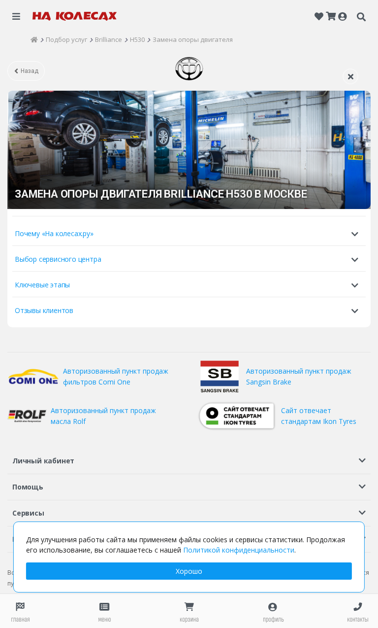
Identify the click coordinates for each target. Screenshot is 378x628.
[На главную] (74, 16)
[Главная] (34, 39)
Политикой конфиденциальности (238, 550)
